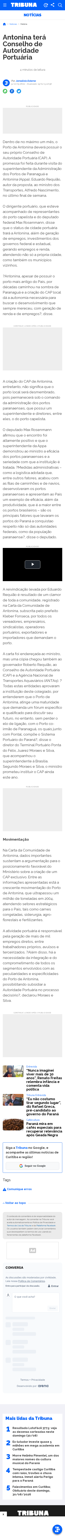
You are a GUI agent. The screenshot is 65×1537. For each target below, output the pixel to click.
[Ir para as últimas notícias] (45, 5)
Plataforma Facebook (46, 1225)
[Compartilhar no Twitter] (19, 91)
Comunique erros (19, 1189)
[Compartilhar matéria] (52, 5)
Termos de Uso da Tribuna (19, 1225)
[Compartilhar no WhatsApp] (5, 91)
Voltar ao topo (15, 1203)
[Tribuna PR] (33, 1513)
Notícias (32, 15)
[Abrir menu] (4, 5)
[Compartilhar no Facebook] (12, 91)
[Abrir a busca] (60, 5)
